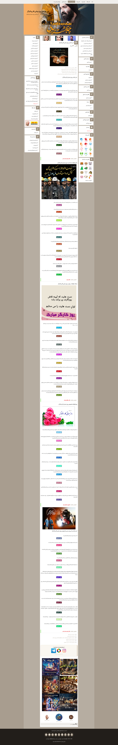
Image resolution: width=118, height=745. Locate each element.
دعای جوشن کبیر (89, 105)
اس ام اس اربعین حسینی (88, 48)
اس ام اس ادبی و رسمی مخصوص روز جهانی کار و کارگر (66, 74)
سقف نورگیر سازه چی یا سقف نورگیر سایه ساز (32, 89)
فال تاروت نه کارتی (34, 61)
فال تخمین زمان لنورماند (33, 140)
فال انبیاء (90, 70)
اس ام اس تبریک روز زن (71, 636)
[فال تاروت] (68, 667)
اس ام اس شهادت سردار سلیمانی (69, 642)
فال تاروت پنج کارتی (34, 56)
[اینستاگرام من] (62, 734)
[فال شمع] (51, 685)
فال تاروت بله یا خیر (34, 71)
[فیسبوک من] (65, 734)
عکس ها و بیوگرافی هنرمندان (32, 150)
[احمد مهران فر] (72, 38)
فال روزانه (78, 2)
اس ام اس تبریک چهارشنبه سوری (86, 46)
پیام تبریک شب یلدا (34, 119)
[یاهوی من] (72, 734)
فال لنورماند (35, 145)
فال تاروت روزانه (34, 41)
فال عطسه (35, 132)
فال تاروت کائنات (34, 46)
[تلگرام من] (68, 734)
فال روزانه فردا (35, 148)
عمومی (71, 724)
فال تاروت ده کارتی (34, 63)
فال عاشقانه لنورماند (34, 143)
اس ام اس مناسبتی (71, 2)
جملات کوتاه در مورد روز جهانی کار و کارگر (68, 71)
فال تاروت (83, 2)
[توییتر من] (56, 734)
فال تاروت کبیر (35, 43)
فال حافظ (88, 2)
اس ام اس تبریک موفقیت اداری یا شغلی (86, 53)
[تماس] (59, 734)
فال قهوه (90, 77)
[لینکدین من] (46, 734)
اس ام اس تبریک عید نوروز (70, 639)
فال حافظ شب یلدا (34, 116)
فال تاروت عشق (34, 66)
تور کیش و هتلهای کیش (33, 96)
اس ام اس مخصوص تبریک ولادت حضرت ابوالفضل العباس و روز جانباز (64, 638)
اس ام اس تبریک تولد (71, 634)
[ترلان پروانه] (59, 38)
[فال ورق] (51, 702)
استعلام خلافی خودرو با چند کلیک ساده (32, 85)
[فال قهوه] (68, 685)
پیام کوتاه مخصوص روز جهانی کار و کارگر (68, 72)
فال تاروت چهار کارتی (34, 53)
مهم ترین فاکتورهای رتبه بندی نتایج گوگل (32, 92)
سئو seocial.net (34, 98)
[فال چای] (68, 702)
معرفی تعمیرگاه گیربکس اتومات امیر (31, 101)
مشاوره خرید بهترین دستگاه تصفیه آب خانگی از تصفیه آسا (32, 81)
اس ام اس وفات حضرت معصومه (86, 41)
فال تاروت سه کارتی (34, 51)
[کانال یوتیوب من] (49, 734)
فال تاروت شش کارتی (33, 58)
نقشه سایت (55, 741)
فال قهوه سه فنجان (88, 80)
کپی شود (59, 86)
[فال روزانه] (51, 667)
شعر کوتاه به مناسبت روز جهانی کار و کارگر (68, 69)
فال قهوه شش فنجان (88, 82)
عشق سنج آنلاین (89, 123)
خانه (92, 2)
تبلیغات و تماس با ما (57, 2)
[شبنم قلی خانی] (47, 38)
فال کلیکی (90, 115)
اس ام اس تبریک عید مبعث (70, 641)
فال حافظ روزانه (34, 114)
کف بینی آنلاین (89, 90)
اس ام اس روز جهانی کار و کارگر (38, 11)
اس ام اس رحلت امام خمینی (87, 51)
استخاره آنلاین (64, 2)
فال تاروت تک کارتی (34, 48)
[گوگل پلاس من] (52, 734)
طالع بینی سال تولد (88, 180)
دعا (91, 108)
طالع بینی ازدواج (89, 98)
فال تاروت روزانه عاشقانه (33, 68)
